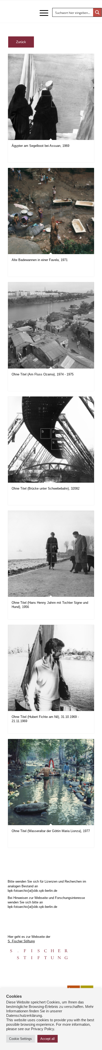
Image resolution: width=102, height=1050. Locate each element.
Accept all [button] (47, 1039)
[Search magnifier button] (97, 12)
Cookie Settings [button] (20, 1039)
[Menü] (41, 13)
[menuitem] (41, 13)
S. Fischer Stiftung (21, 941)
